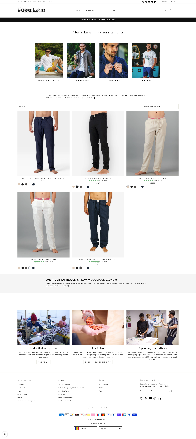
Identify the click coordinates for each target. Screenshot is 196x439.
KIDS (104, 10)
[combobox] (85, 428)
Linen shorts (146, 80)
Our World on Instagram (26, 401)
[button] (18, 184)
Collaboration (22, 394)
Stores (51, 2)
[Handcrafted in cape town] (43, 327)
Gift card (102, 388)
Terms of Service (64, 384)
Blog (45, 2)
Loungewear (103, 384)
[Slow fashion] (98, 327)
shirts (109, 283)
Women (91, 10)
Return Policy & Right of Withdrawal (71, 388)
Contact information (65, 401)
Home (19, 2)
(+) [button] (94, 98)
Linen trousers (81, 80)
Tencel (101, 391)
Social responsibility (98, 362)
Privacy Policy (63, 394)
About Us (20, 384)
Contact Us (21, 388)
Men (78, 10)
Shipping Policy (64, 391)
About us (27, 2)
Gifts (115, 10)
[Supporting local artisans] (152, 327)
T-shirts (121, 283)
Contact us (37, 2)
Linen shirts (113, 80)
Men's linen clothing (49, 80)
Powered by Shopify (98, 423)
